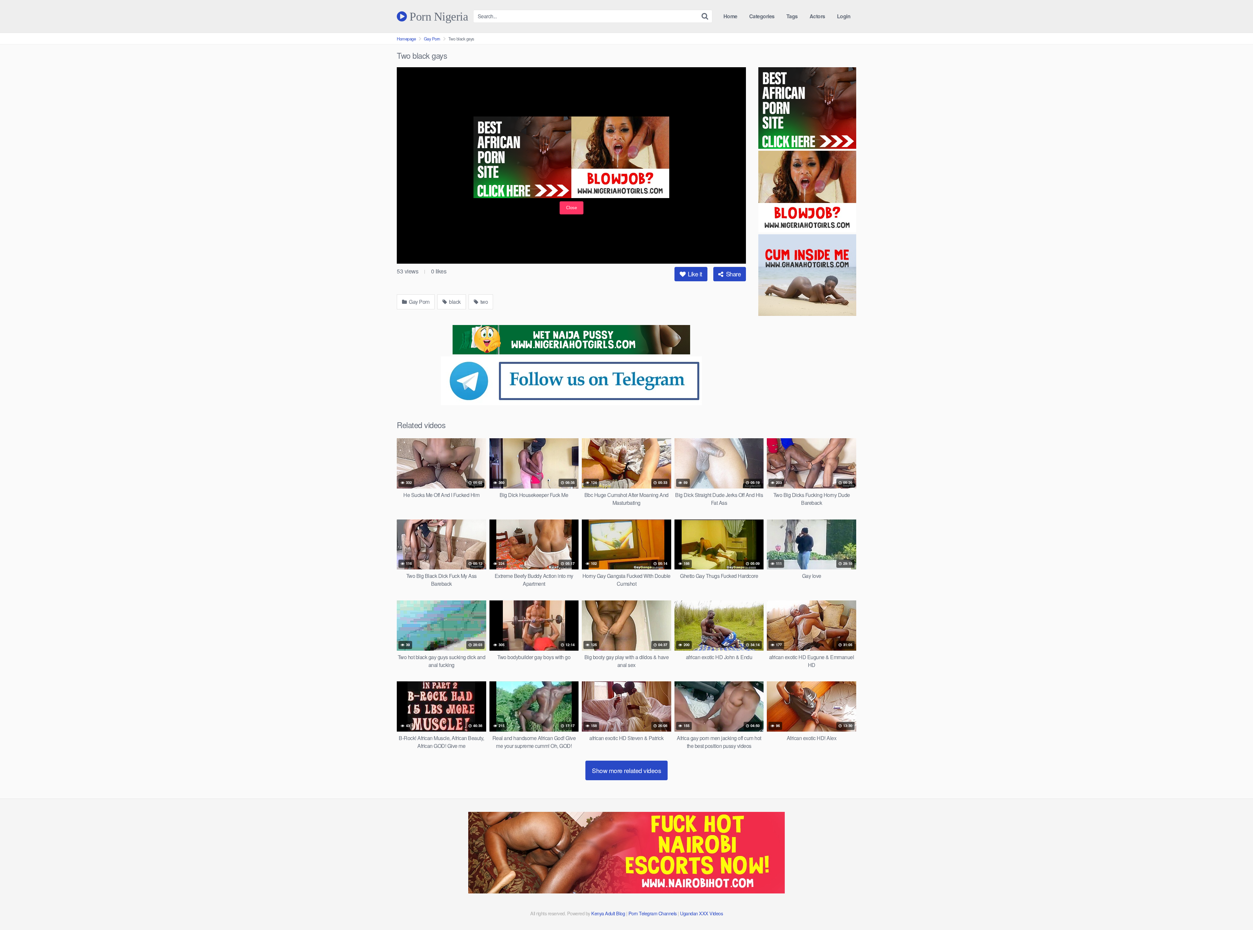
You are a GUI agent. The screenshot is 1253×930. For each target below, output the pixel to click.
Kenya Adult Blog (608, 913)
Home (730, 16)
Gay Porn (432, 39)
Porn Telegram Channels (653, 913)
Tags (792, 16)
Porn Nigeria (437, 16)
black (454, 301)
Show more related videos (626, 770)
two (483, 301)
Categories (762, 16)
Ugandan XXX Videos (701, 913)
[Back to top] (1235, 909)
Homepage (406, 39)
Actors (817, 16)
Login (844, 16)
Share (732, 274)
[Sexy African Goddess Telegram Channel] (571, 403)
